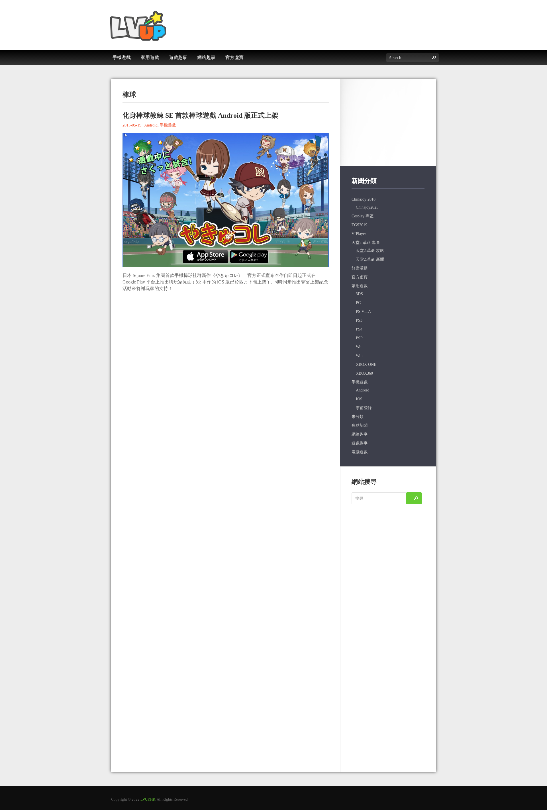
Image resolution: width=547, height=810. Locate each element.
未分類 (358, 417)
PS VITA (363, 311)
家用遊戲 (360, 286)
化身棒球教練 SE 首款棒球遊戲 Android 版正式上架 (200, 115)
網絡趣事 (360, 434)
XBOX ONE (366, 364)
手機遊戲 (168, 125)
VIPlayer (359, 234)
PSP (359, 338)
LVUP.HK (147, 799)
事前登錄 (364, 408)
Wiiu (360, 356)
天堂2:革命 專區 (366, 242)
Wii (359, 347)
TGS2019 (359, 225)
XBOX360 (364, 373)
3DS (359, 294)
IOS (359, 399)
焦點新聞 (360, 425)
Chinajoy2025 (367, 207)
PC (358, 303)
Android (151, 125)
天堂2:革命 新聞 (370, 259)
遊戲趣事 (360, 443)
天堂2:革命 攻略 (370, 250)
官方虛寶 (360, 277)
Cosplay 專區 (362, 216)
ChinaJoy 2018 (363, 199)
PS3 (359, 320)
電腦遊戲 (360, 452)
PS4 (359, 329)
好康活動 (360, 268)
